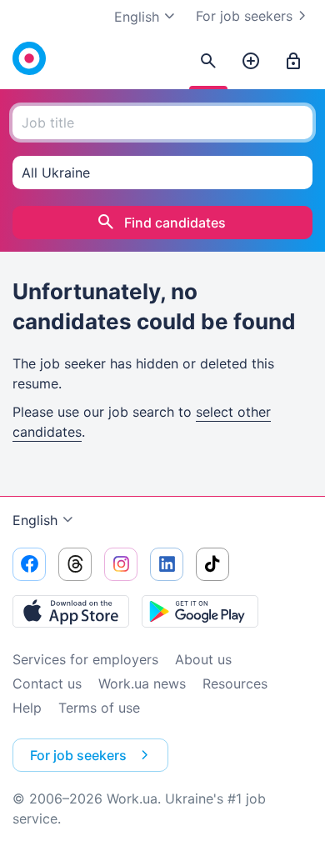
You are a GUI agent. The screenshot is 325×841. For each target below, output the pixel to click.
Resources (235, 683)
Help (27, 707)
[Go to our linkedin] (166, 564)
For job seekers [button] (78, 755)
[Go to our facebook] (29, 564)
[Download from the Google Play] (200, 611)
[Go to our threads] (75, 564)
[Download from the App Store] (70, 611)
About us (203, 659)
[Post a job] (251, 61)
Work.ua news (142, 683)
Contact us (47, 683)
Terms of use (99, 707)
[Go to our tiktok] (212, 564)
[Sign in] (293, 61)
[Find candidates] (208, 61)
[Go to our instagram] (121, 564)
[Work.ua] (29, 58)
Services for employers (85, 659)
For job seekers (244, 16)
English (35, 520)
